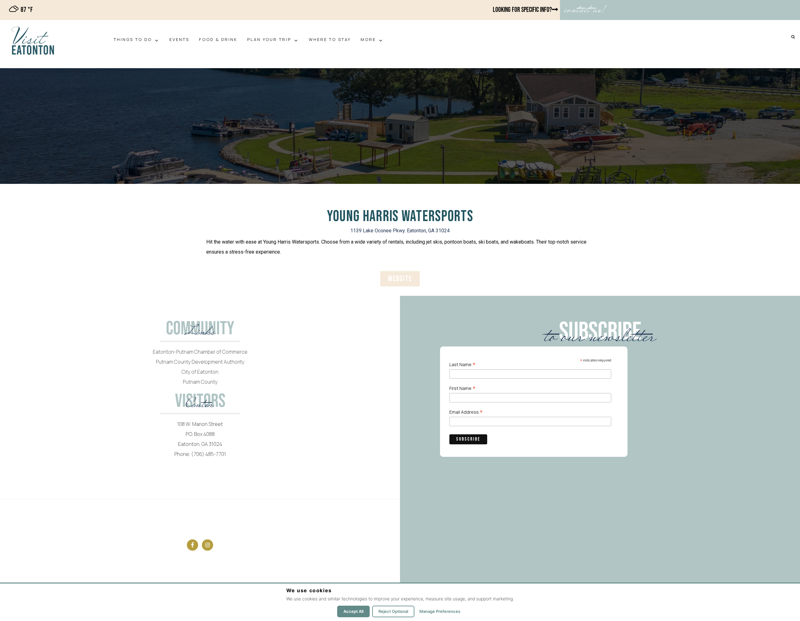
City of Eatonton (200, 371)
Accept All (353, 611)
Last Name (462, 364)
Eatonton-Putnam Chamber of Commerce (200, 351)
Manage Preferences (439, 611)
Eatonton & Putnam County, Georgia (49, 41)
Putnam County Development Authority (200, 361)
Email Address (466, 412)
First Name (462, 388)
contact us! (584, 10)
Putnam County (200, 381)
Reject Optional (393, 611)
